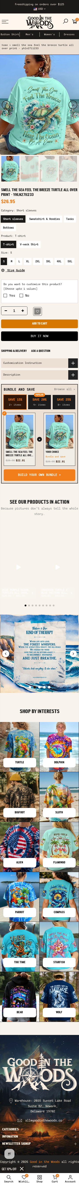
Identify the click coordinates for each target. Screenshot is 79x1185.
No (27, 295)
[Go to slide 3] (39, 687)
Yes (12, 295)
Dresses (69, 34)
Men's (29, 34)
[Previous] (6, 104)
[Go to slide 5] (49, 687)
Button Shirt (10, 34)
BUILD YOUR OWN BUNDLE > (39, 475)
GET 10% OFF (9, 1169)
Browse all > (64, 389)
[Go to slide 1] (30, 687)
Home (5, 45)
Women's (49, 34)
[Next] (72, 104)
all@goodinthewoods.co (43, 1120)
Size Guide (15, 270)
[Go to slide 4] (44, 687)
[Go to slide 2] (34, 687)
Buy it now (39, 336)
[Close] (21, 1168)
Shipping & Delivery (14, 351)
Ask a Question (40, 351)
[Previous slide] (5, 653)
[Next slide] (73, 653)
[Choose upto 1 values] (20, 288)
